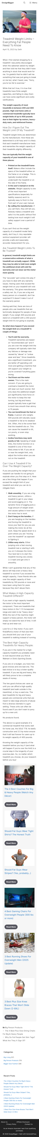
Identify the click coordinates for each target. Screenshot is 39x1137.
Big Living (7, 1057)
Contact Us (29, 1124)
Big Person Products (13, 1027)
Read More (11, 804)
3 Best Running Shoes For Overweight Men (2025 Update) (18, 960)
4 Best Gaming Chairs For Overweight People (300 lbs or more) (19, 915)
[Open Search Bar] (24, 2)
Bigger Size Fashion (11, 1064)
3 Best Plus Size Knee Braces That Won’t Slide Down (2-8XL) (17, 1005)
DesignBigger (8, 3)
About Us (4, 1122)
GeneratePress (31, 1134)
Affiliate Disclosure (23, 1122)
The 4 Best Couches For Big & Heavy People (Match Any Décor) (19, 792)
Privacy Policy (11, 1124)
